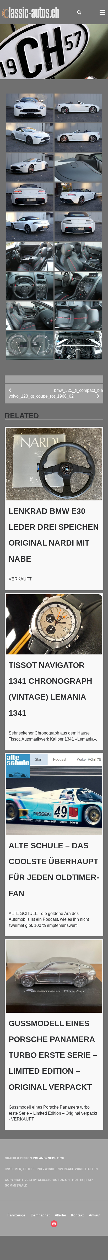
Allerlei (60, 1215)
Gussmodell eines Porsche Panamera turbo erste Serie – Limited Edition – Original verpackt (53, 1055)
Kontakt (77, 1215)
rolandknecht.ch (48, 1158)
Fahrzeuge (16, 1215)
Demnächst (40, 1215)
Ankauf (94, 1215)
